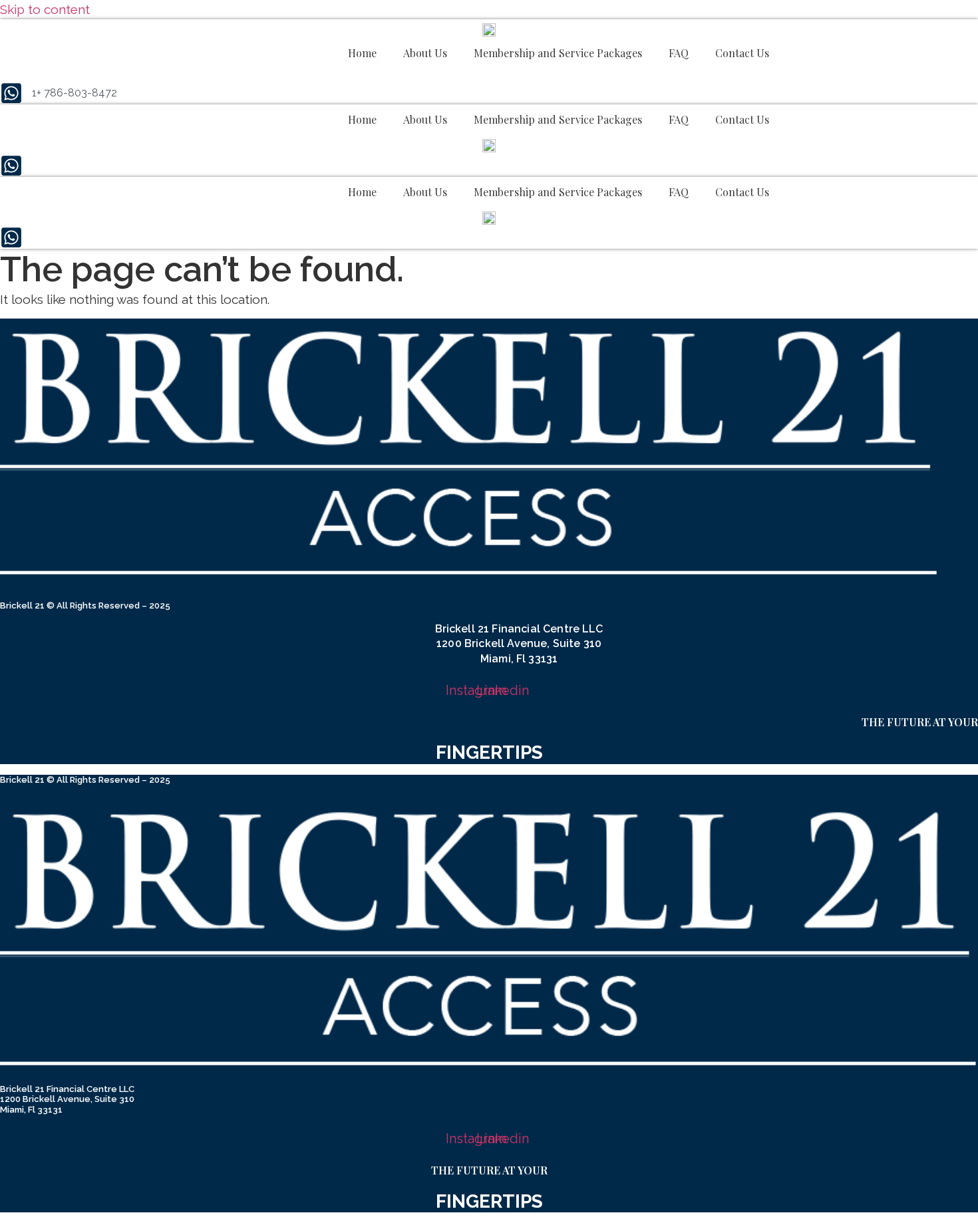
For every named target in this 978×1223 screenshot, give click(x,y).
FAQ (679, 53)
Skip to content (45, 9)
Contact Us (742, 53)
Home (362, 53)
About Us (425, 53)
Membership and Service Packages (558, 53)
